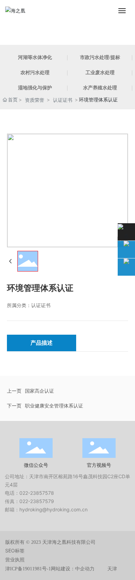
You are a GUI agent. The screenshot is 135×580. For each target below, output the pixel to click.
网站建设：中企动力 (72, 568)
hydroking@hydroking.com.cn (53, 509)
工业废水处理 (100, 72)
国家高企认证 (39, 391)
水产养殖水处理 (100, 87)
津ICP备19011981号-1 (28, 568)
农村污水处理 (35, 72)
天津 (112, 568)
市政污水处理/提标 (100, 57)
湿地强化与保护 (35, 87)
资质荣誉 (34, 100)
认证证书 (62, 100)
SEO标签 (15, 550)
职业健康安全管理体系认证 (54, 406)
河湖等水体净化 (35, 57)
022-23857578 (36, 493)
